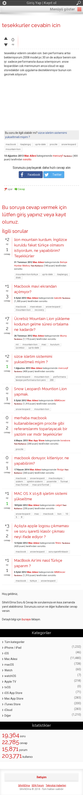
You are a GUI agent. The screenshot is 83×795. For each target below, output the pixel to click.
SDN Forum (38, 785)
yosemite (52, 481)
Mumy (63, 336)
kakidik (58, 298)
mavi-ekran (36, 306)
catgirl (58, 505)
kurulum (54, 344)
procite (53, 144)
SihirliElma (24, 785)
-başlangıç (25, 144)
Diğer (7, 715)
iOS (6, 653)
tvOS (7, 687)
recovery (39, 310)
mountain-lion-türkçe (27, 274)
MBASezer (59, 400)
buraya (26, 619)
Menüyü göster (62, 9)
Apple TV (10, 681)
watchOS (10, 676)
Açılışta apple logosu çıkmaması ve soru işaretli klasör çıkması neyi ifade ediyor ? (41, 531)
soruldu (27, 159)
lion (59, 514)
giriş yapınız (30, 214)
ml (17, 344)
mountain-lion (13, 149)
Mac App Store (36, 440)
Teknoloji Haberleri (56, 785)
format (64, 481)
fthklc (58, 543)
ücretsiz (20, 347)
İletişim (42, 777)
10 (66, 514)
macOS (9, 664)
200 (51, 380)
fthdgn (60, 469)
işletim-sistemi (35, 481)
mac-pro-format (40, 485)
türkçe (33, 581)
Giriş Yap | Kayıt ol (41, 3)
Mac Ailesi (30, 155)
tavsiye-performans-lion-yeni (31, 380)
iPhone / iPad (12, 647)
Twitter (57, 174)
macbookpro (55, 478)
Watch (8, 670)
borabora (65, 440)
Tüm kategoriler (14, 642)
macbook (11, 144)
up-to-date (40, 144)
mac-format (22, 485)
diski (18, 277)
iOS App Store (13, 693)
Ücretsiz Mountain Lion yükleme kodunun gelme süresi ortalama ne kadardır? (42, 324)
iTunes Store (12, 704)
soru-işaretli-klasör (58, 551)
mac (44, 344)
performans (59, 377)
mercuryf (58, 155)
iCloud (8, 710)
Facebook (34, 174)
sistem (19, 481)
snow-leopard (68, 144)
